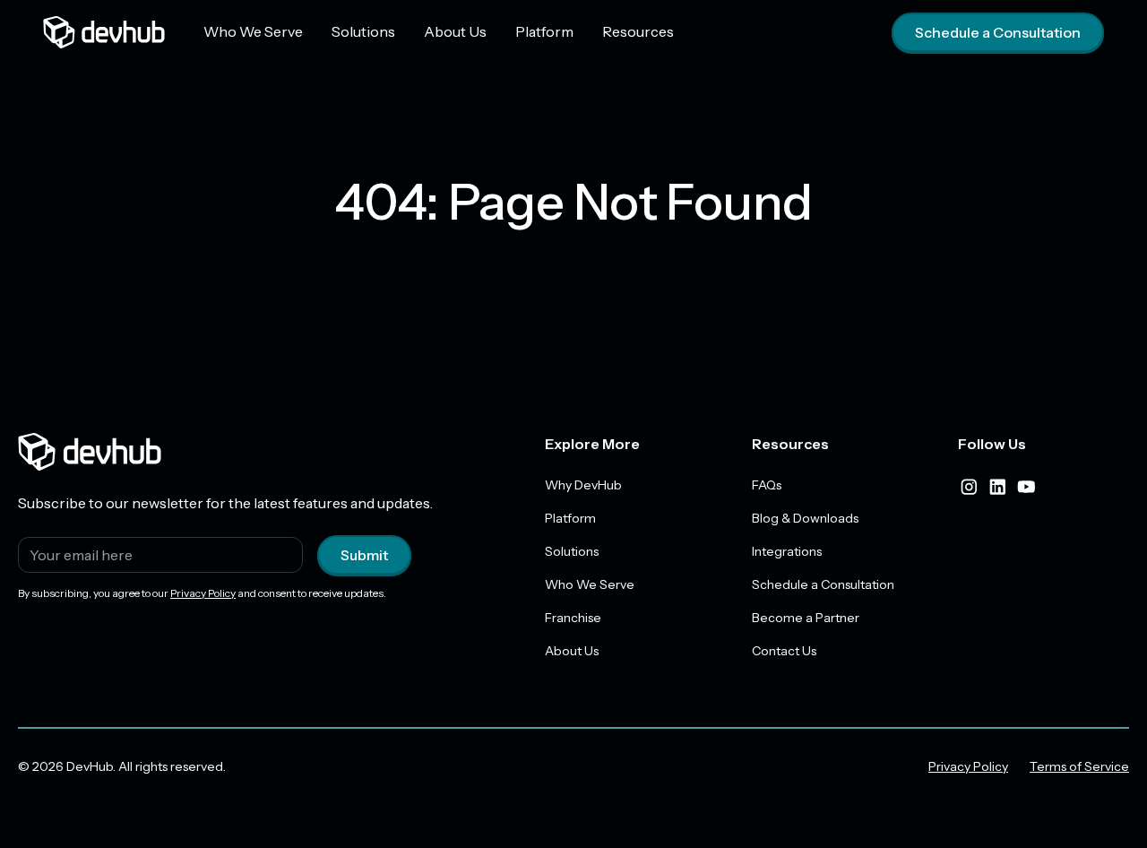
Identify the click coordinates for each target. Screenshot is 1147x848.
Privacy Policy (203, 593)
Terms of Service (1079, 766)
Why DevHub (583, 485)
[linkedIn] (997, 487)
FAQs (766, 485)
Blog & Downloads (805, 518)
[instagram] (968, 487)
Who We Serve (253, 31)
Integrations (787, 551)
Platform (544, 31)
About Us (455, 31)
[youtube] (1026, 487)
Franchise (573, 618)
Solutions (363, 31)
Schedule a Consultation (998, 32)
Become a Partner (805, 618)
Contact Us (784, 651)
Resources (638, 31)
